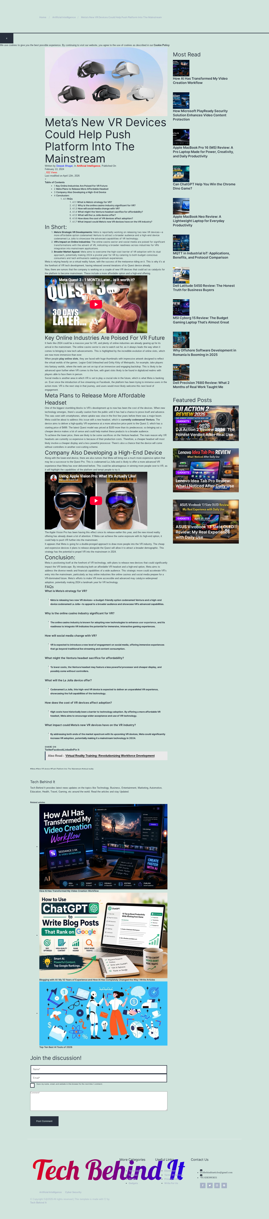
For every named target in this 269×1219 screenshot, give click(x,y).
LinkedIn (68, 750)
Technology (135, 1170)
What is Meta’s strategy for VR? (94, 202)
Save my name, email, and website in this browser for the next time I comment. (69, 1084)
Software (134, 1175)
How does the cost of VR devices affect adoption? (105, 218)
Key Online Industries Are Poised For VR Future (81, 185)
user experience (147, 622)
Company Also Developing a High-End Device (81, 192)
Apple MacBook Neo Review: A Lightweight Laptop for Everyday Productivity (198, 221)
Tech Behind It (38, 1202)
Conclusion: (63, 195)
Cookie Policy (161, 45)
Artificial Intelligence (88, 166)
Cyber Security (73, 1192)
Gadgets (183, 421)
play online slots (68, 358)
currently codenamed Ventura (137, 419)
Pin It (76, 750)
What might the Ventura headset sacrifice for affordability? (110, 211)
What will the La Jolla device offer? (97, 215)
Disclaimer (170, 1170)
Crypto (132, 1179)
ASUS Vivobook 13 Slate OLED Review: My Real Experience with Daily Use (205, 532)
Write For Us (171, 1183)
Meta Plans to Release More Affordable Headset (82, 189)
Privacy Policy (172, 1179)
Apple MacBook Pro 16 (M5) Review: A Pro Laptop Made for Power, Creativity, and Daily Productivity (203, 152)
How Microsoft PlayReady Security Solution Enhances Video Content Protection (200, 115)
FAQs (70, 198)
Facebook (57, 750)
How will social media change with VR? (99, 208)
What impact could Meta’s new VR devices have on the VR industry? (115, 221)
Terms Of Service (173, 1175)
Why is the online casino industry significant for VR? (107, 205)
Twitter (48, 750)
